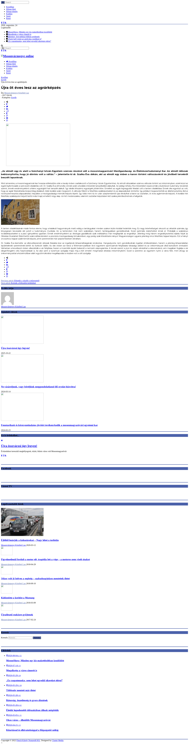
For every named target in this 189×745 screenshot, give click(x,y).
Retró (8, 18)
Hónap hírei (11, 9)
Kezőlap (4, 77)
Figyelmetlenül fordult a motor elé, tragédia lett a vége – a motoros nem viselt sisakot (45, 559)
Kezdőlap (10, 7)
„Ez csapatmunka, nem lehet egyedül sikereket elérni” (29, 41)
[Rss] (5, 23)
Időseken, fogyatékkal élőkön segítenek (24, 37)
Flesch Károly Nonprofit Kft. (28, 740)
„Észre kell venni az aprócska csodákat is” (25, 39)
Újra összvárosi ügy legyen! (15, 348)
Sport (8, 16)
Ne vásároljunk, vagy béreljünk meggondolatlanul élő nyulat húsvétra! (38, 386)
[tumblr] (6, 113)
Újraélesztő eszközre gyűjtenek (17, 614)
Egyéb (3, 80)
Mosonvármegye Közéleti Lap (16, 93)
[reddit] (7, 111)
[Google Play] (3, 23)
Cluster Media (57, 740)
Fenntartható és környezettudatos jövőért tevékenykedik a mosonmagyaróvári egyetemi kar (49, 425)
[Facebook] (1, 23)
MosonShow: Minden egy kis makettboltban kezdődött (30, 32)
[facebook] (6, 104)
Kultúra (9, 14)
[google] (7, 116)
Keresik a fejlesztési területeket (18, 283)
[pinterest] (7, 118)
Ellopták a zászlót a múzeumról (20, 281)
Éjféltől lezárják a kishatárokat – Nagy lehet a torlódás (30, 540)
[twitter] (7, 106)
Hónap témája (11, 11)
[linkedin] (7, 109)
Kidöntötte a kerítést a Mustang (17, 597)
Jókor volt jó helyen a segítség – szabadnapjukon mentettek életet (35, 578)
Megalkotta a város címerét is (19, 34)
